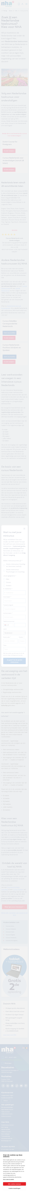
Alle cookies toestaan (14, 1184)
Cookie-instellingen (14, 1188)
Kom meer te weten (8, 1179)
